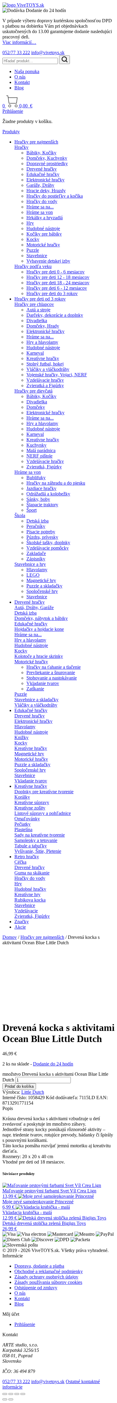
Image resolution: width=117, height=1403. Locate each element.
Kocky (32, 239)
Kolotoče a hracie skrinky (38, 656)
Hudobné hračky (30, 889)
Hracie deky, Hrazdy (46, 190)
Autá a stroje (38, 309)
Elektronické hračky (45, 179)
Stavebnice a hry (30, 564)
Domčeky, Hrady (42, 325)
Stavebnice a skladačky (36, 699)
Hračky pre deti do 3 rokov (52, 293)
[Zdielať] (16, 1394)
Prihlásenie (12, 111)
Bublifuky (36, 477)
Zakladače (36, 553)
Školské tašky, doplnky (48, 542)
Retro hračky (26, 856)
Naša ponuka (26, 71)
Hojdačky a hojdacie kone (39, 629)
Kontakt (22, 82)
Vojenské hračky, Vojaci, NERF (56, 374)
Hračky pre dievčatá (33, 390)
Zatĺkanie (35, 688)
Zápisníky (35, 558)
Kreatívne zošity (29, 807)
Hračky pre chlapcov (34, 304)
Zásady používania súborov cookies (48, 1282)
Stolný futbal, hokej (45, 363)
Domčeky (35, 407)
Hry (30, 223)
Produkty (11, 131)
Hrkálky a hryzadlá (44, 217)
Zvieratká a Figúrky (45, 385)
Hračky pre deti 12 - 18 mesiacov (57, 277)
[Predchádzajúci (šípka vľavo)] (4, 1399)
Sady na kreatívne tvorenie (39, 834)
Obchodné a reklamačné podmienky (48, 1271)
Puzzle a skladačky (44, 585)
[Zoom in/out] (4, 1394)
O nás (20, 76)
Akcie (20, 927)
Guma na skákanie (32, 872)
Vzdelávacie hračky (45, 380)
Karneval (35, 353)
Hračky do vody (41, 201)
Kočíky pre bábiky (44, 233)
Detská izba (37, 520)
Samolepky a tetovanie (35, 840)
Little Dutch (32, 1092)
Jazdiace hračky (41, 488)
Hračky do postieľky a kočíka (54, 196)
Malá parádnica (41, 450)
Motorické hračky (43, 244)
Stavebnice (36, 255)
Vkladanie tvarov (42, 683)
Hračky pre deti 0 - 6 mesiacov (55, 271)
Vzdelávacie (26, 910)
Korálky (22, 797)
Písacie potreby (40, 531)
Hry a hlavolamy (42, 342)
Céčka (20, 862)
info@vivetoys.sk (47, 52)
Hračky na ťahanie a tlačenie (53, 667)
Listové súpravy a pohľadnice (42, 813)
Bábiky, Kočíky (41, 152)
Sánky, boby (38, 499)
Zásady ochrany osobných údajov (46, 1276)
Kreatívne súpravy (31, 802)
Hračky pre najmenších (36, 141)
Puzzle (32, 250)
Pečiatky (22, 824)
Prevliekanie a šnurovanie (50, 672)
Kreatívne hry (27, 894)
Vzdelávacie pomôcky (47, 547)
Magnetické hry (41, 580)
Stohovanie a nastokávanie (51, 677)
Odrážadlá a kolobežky (48, 493)
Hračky (21, 147)
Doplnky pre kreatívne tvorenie (44, 791)
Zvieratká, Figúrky (44, 466)
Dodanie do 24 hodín (53, 1063)
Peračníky (35, 526)
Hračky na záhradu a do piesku (55, 483)
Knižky (21, 737)
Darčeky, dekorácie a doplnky (54, 315)
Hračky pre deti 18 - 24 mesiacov (57, 282)
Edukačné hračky (42, 174)
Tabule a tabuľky (30, 845)
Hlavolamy (36, 569)
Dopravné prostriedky (47, 163)
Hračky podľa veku (33, 266)
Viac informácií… (19, 42)
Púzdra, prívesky (42, 537)
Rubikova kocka (30, 899)
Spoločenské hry (42, 591)
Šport (31, 510)
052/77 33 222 (16, 52)
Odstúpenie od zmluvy (35, 1287)
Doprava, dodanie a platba (39, 1266)
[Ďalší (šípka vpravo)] (10, 1399)
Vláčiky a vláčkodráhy (47, 369)
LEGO (33, 575)
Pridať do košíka (19, 1086)
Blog (19, 87)
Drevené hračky (41, 168)
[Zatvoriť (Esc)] (22, 1394)
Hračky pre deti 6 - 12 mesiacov (56, 288)
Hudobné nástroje (43, 228)
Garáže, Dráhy (40, 185)
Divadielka (36, 320)
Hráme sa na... (40, 206)
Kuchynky (36, 445)
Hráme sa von (39, 212)
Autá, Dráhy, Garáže (34, 607)
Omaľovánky (27, 818)
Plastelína (23, 829)
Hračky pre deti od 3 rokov (40, 298)
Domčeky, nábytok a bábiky (41, 618)
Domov (9, 937)
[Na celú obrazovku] (10, 1394)
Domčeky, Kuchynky (46, 158)
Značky (21, 921)
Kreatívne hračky (42, 358)
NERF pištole (39, 455)
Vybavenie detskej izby (48, 261)
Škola (19, 515)
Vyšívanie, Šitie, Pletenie (37, 851)
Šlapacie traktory (42, 504)
